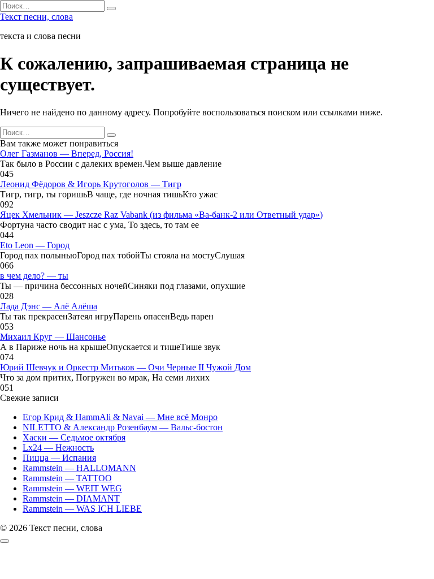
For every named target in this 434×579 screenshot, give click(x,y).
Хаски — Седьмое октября (74, 437)
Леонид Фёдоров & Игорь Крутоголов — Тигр (90, 184)
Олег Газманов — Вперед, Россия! (66, 153)
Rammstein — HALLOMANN (79, 468)
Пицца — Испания (59, 458)
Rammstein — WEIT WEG (72, 488)
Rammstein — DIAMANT (71, 498)
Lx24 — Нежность (58, 447)
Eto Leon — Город (35, 245)
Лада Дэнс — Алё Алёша (48, 306)
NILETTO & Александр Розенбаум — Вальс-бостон (123, 427)
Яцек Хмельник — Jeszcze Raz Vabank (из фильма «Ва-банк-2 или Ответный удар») (161, 214)
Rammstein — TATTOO (67, 478)
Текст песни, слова (36, 16)
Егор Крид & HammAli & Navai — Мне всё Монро (120, 417)
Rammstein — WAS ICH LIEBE (82, 508)
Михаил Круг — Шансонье (53, 337)
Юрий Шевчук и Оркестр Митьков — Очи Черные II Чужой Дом (125, 367)
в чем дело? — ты (34, 275)
